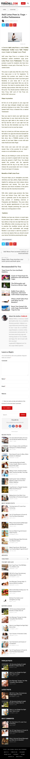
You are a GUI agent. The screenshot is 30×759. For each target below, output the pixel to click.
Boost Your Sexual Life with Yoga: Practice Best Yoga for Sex (19, 308)
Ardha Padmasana (6, 239)
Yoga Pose (12, 9)
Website (4, 393)
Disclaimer (22, 752)
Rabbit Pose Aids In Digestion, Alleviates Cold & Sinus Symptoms (19, 292)
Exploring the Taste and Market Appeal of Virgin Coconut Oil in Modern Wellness (17, 480)
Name (4, 379)
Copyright (15, 754)
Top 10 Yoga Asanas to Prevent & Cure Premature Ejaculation (18, 731)
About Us (6, 752)
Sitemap (23, 754)
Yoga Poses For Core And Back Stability (12, 271)
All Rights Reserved (21, 749)
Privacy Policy (7, 754)
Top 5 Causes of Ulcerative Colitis (18, 633)
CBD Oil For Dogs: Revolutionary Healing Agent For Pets (18, 693)
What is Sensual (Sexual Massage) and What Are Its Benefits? (18, 739)
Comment (4, 360)
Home (4, 9)
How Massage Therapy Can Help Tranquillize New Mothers (18, 681)
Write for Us (19, 756)
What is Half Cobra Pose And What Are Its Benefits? (19, 300)
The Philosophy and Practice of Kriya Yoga (19, 284)
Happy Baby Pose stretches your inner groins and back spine (12, 260)
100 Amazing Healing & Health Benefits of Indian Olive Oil (17, 665)
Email (4, 386)
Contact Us (11, 756)
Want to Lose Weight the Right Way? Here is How (17, 673)
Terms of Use (14, 752)
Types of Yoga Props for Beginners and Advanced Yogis (19, 277)
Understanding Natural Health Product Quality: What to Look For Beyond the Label (18, 464)
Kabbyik (7, 21)
